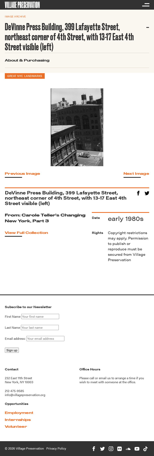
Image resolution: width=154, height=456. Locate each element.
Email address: (15, 338)
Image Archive (15, 16)
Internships (18, 420)
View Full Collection (26, 233)
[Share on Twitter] (147, 192)
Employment (19, 413)
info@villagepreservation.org (25, 394)
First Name (12, 316)
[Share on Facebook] (138, 192)
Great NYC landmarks (24, 76)
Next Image (136, 173)
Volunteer (16, 426)
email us (105, 378)
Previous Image (22, 173)
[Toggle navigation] (145, 4)
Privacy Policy (56, 448)
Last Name (12, 328)
